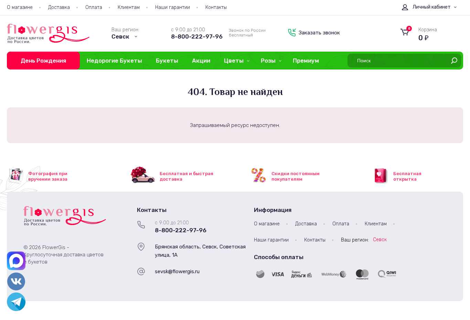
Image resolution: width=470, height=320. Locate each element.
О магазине (20, 7)
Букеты (167, 60)
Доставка (59, 7)
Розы (268, 60)
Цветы (234, 60)
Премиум (306, 60)
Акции (201, 60)
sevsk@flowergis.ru (177, 271)
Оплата (93, 7)
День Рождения (43, 60)
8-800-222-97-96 (197, 36)
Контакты (216, 7)
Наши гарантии (172, 7)
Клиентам (129, 7)
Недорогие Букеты (114, 60)
